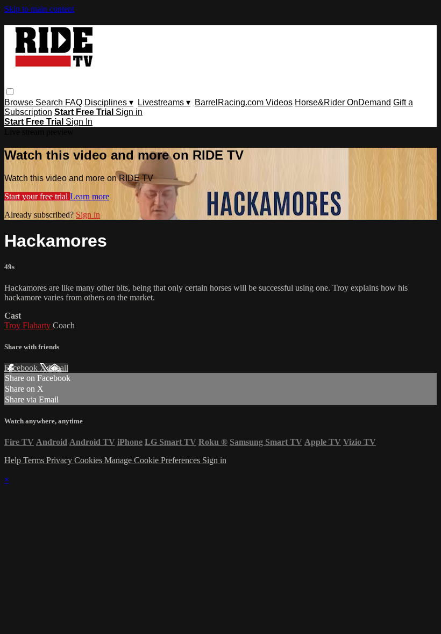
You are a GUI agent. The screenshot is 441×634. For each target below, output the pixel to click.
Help (13, 460)
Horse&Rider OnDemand (343, 102)
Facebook (22, 367)
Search (50, 102)
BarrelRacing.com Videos (244, 102)
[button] (9, 91)
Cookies (89, 460)
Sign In (79, 121)
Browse (19, 102)
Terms (34, 460)
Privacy (60, 460)
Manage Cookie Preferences (153, 460)
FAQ (73, 102)
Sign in (129, 112)
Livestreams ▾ (164, 102)
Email (58, 367)
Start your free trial (37, 196)
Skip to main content (39, 8)
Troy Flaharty (28, 325)
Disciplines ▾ (108, 102)
